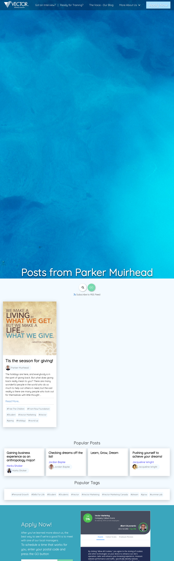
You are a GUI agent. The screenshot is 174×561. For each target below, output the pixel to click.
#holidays (21, 420)
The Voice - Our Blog (101, 5)
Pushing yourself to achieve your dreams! (147, 454)
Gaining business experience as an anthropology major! (21, 456)
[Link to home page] (15, 5)
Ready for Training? (71, 5)
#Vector (42, 414)
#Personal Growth (20, 494)
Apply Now (158, 5)
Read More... (12, 401)
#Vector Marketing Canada (115, 494)
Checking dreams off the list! (66, 454)
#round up (33, 420)
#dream (134, 494)
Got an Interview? (45, 5)
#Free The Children (15, 409)
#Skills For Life (37, 494)
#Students (63, 494)
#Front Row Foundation (38, 409)
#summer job (156, 494)
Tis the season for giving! (29, 360)
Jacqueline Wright (143, 462)
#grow (144, 494)
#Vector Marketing (27, 414)
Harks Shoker (15, 465)
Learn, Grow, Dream (104, 453)
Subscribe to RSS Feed (88, 294)
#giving (10, 420)
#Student (11, 414)
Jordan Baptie (57, 462)
